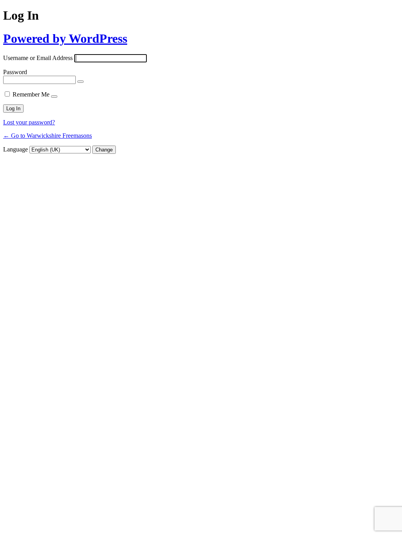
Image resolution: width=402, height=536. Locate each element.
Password (15, 72)
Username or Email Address (38, 58)
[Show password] (80, 81)
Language (15, 149)
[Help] (54, 96)
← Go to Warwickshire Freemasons (47, 135)
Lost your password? (29, 122)
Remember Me (31, 94)
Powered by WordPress (65, 38)
